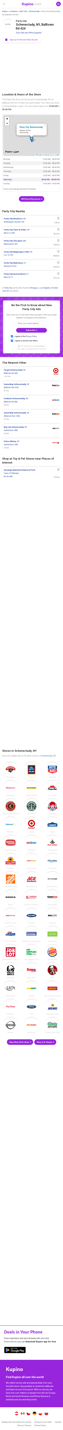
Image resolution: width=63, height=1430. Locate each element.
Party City (8, 288)
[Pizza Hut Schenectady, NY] (52, 788)
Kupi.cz (28, 1414)
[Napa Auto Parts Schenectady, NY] (52, 1007)
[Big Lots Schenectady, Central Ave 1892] (31, 430)
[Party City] (8, 25)
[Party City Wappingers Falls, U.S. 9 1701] (31, 253)
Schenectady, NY (48, 756)
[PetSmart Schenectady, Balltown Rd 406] (31, 402)
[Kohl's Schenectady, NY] (10, 898)
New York (23, 11)
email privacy (39, 346)
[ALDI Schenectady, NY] (31, 770)
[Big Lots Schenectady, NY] (52, 916)
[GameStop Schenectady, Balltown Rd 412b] (31, 387)
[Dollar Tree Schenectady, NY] (52, 934)
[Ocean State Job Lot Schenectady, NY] (10, 952)
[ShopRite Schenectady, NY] (10, 861)
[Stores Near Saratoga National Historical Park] (31, 473)
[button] (21, 40)
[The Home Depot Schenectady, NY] (10, 879)
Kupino (5, 11)
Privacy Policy (31, 336)
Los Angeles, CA (46, 288)
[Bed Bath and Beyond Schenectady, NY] (31, 934)
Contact (58, 1422)
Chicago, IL (34, 288)
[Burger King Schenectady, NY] (52, 952)
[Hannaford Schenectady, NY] (10, 770)
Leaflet (40, 155)
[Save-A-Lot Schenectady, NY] (31, 971)
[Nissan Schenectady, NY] (10, 1025)
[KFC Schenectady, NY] (52, 971)
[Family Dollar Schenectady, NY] (31, 861)
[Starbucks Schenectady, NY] (31, 807)
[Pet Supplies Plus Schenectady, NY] (31, 952)
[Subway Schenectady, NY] (31, 989)
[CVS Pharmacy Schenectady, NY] (10, 916)
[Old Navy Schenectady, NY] (31, 916)
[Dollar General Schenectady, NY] (31, 788)
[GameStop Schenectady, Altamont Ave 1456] (31, 416)
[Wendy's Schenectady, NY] (52, 807)
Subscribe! (31, 330)
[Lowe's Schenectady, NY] (52, 825)
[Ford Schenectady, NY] (31, 1007)
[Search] (58, 4)
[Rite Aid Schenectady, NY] (52, 770)
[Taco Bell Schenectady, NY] (10, 971)
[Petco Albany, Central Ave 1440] (31, 444)
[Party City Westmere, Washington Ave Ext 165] (31, 220)
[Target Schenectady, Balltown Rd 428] (31, 373)
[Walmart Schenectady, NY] (10, 825)
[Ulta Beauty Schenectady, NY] (10, 989)
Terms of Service (24, 1425)
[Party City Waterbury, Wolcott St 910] (31, 264)
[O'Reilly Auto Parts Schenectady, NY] (52, 1025)
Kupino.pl (40, 1414)
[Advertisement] (31, 68)
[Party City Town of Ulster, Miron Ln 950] (31, 231)
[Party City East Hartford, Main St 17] (31, 275)
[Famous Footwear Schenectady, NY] (31, 898)
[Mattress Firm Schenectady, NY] (52, 879)
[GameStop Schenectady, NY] (52, 898)
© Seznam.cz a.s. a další (51, 155)
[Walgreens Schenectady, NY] (10, 788)
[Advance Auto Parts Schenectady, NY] (52, 989)
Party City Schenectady (31, 127)
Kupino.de (34, 1414)
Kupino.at (16, 1414)
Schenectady (34, 11)
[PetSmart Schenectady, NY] (31, 843)
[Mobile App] (15, 1350)
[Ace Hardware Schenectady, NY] (31, 879)
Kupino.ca (22, 1414)
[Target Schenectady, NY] (31, 825)
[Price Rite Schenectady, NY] (52, 861)
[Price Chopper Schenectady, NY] (10, 934)
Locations (14, 11)
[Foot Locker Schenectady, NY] (52, 843)
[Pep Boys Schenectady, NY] (10, 1007)
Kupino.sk (46, 1414)
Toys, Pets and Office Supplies (28, 33)
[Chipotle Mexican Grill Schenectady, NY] (10, 807)
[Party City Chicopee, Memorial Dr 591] (31, 242)
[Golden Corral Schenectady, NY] (10, 843)
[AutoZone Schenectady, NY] (31, 1025)
